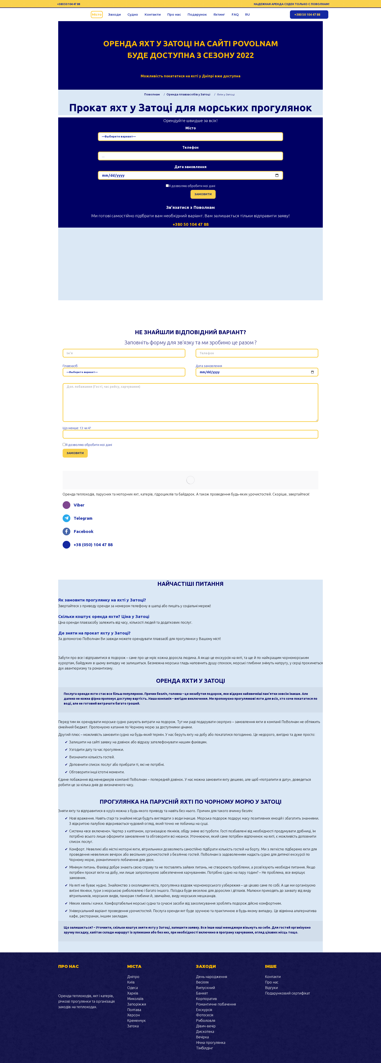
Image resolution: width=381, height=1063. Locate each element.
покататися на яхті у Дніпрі (189, 76)
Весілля (202, 982)
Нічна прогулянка (210, 1042)
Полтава (134, 1009)
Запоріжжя (136, 1004)
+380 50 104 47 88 (68, 4)
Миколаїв (135, 998)
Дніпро (133, 976)
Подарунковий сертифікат (287, 993)
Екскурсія (204, 1009)
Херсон (133, 1015)
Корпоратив (206, 998)
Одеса (132, 987)
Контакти (273, 976)
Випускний (205, 987)
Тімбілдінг (204, 1048)
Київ (131, 982)
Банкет (202, 993)
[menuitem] (97, 14)
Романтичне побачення (216, 1004)
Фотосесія (204, 1015)
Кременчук (136, 1020)
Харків (132, 993)
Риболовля (205, 1020)
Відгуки (271, 987)
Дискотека (205, 1031)
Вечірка (202, 1037)
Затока (133, 1026)
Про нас (271, 982)
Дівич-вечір (206, 1026)
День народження (211, 976)
